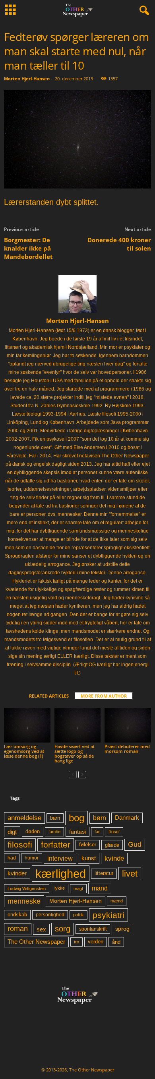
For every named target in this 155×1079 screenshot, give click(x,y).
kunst (88, 858)
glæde (112, 845)
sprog (122, 929)
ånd (116, 942)
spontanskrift (93, 929)
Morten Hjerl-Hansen (27, 79)
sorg (62, 928)
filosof (114, 831)
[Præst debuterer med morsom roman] (128, 725)
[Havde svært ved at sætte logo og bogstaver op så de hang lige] (77, 725)
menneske (24, 901)
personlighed (50, 914)
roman (18, 929)
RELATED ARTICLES (49, 696)
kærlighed (60, 873)
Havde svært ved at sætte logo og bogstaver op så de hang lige (74, 753)
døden (32, 831)
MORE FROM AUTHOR (104, 696)
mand (100, 888)
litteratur (104, 873)
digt (12, 831)
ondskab (17, 915)
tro (76, 941)
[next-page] (82, 774)
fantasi (77, 831)
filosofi (20, 844)
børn (99, 818)
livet (130, 874)
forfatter (55, 844)
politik (78, 914)
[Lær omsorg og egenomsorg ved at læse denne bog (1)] (27, 725)
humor (32, 858)
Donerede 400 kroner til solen (119, 244)
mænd (116, 900)
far (97, 831)
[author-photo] (77, 294)
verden (95, 942)
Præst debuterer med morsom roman (127, 748)
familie (54, 831)
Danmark (127, 818)
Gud (134, 844)
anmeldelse (24, 818)
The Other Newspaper (36, 942)
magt (78, 888)
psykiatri (108, 915)
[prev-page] (73, 774)
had (12, 858)
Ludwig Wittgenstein (27, 888)
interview (60, 858)
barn (55, 818)
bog (76, 818)
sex (41, 929)
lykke (59, 888)
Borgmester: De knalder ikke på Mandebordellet (28, 248)
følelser (87, 845)
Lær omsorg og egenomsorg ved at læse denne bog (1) (24, 751)
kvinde (114, 858)
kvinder (17, 873)
